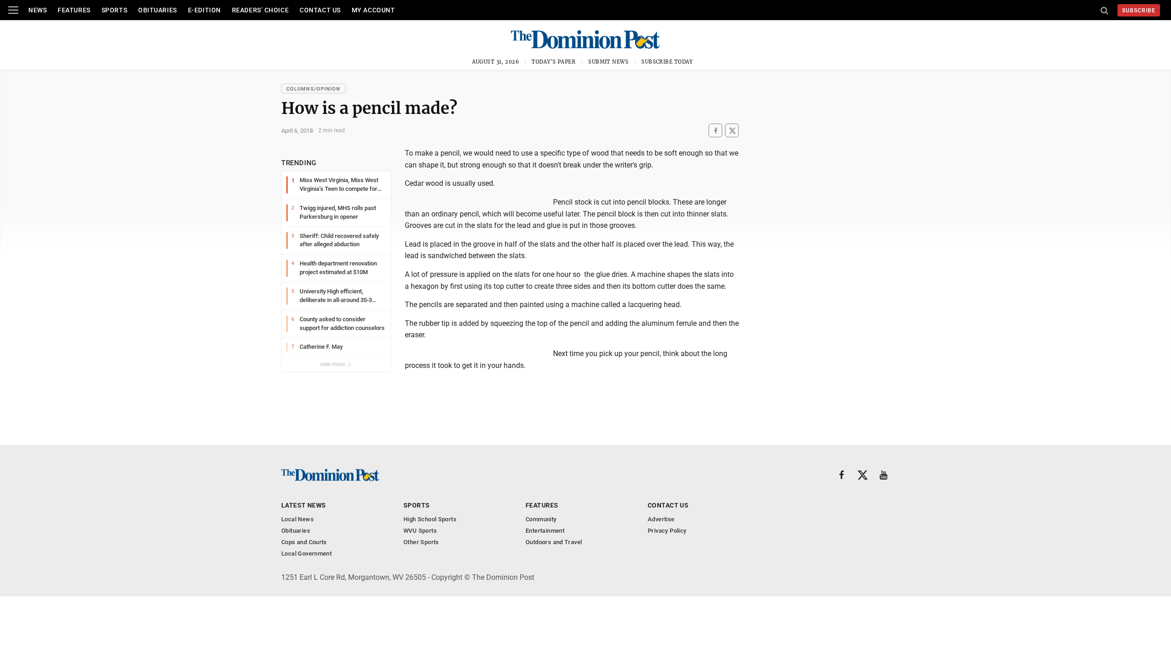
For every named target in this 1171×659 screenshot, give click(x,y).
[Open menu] (13, 10)
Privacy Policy (667, 530)
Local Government (306, 553)
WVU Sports (420, 530)
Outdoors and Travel (554, 542)
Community (541, 519)
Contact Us (320, 10)
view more (333, 364)
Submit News (608, 62)
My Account (373, 10)
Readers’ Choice (260, 10)
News (37, 10)
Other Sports (421, 542)
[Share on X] (732, 131)
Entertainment (545, 530)
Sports (114, 10)
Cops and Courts (304, 542)
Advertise (661, 519)
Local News (297, 519)
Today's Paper (553, 62)
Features (74, 10)
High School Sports (430, 519)
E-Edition (204, 10)
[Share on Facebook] (715, 131)
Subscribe (1138, 10)
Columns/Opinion (313, 89)
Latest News (303, 505)
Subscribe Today (667, 62)
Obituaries (157, 10)
